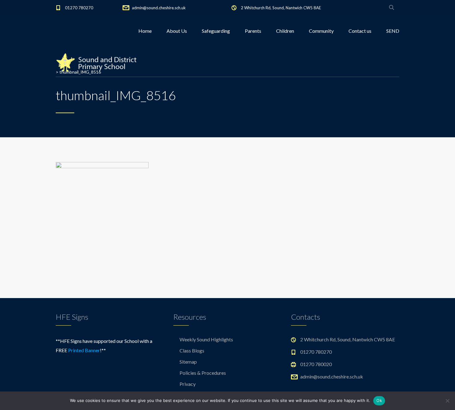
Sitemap (188, 362)
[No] (447, 401)
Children (285, 31)
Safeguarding (216, 31)
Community (321, 31)
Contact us (360, 31)
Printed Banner (84, 350)
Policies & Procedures (203, 373)
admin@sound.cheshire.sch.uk (159, 7)
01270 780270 (79, 7)
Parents (253, 31)
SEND (392, 31)
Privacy (188, 384)
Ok (379, 400)
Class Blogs (192, 350)
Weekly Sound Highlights (206, 339)
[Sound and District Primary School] (99, 61)
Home (145, 31)
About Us (177, 31)
